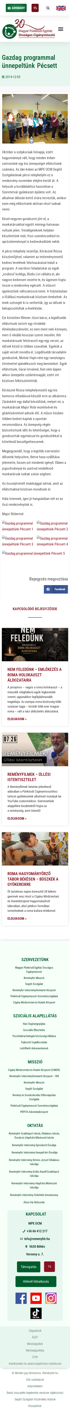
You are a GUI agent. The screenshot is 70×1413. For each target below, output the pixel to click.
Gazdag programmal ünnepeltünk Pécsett (29, 62)
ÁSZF (35, 1337)
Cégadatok (35, 1331)
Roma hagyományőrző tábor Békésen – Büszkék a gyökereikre (32, 879)
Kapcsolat (36, 1214)
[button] (48, 8)
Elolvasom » (17, 719)
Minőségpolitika (35, 1350)
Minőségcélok (35, 1344)
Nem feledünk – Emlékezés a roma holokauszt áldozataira (34, 675)
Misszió (35, 1062)
